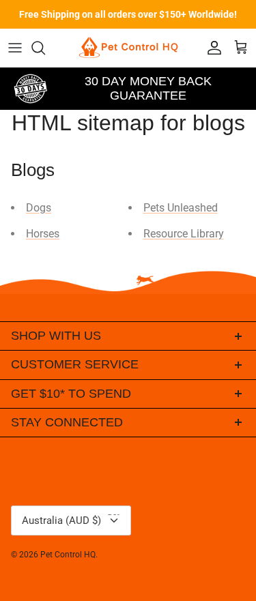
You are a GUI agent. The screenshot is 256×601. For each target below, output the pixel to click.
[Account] (211, 48)
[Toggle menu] (15, 48)
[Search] (45, 48)
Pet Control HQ (68, 554)
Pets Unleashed (180, 207)
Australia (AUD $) (74, 517)
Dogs (38, 207)
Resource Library (183, 233)
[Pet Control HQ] (128, 47)
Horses (42, 233)
